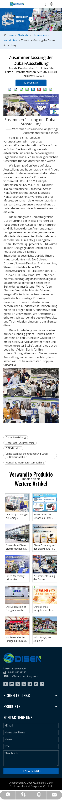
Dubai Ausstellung (16, 437)
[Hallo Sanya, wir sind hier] (45, 626)
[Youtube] (24, 684)
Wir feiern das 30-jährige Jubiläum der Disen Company (17, 639)
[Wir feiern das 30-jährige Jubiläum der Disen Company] (17, 626)
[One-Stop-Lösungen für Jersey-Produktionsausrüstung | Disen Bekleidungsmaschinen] (17, 503)
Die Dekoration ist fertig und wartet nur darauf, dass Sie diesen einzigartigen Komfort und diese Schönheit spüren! (17, 608)
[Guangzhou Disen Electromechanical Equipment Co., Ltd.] (17, 533)
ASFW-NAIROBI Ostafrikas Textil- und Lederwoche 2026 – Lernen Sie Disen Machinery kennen (43, 516)
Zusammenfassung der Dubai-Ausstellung (44, 577)
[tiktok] (42, 684)
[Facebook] (5, 684)
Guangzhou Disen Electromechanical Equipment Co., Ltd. (17, 547)
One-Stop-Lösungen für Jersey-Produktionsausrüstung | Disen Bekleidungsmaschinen (17, 516)
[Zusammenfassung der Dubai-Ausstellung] (45, 564)
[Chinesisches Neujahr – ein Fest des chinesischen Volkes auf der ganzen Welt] (45, 595)
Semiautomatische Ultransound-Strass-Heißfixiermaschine (27, 455)
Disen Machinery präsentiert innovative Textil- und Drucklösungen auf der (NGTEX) (16, 577)
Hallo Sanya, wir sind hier (42, 639)
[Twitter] (18, 684)
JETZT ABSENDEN (31, 771)
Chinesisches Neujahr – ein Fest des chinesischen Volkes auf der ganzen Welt (43, 608)
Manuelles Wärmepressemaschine (25, 462)
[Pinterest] (36, 684)
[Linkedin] (11, 684)
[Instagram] (30, 684)
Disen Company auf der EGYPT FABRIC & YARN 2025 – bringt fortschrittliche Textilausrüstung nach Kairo (44, 547)
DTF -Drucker (13, 448)
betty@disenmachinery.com (22, 676)
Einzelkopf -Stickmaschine (20, 442)
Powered (39, 76)
